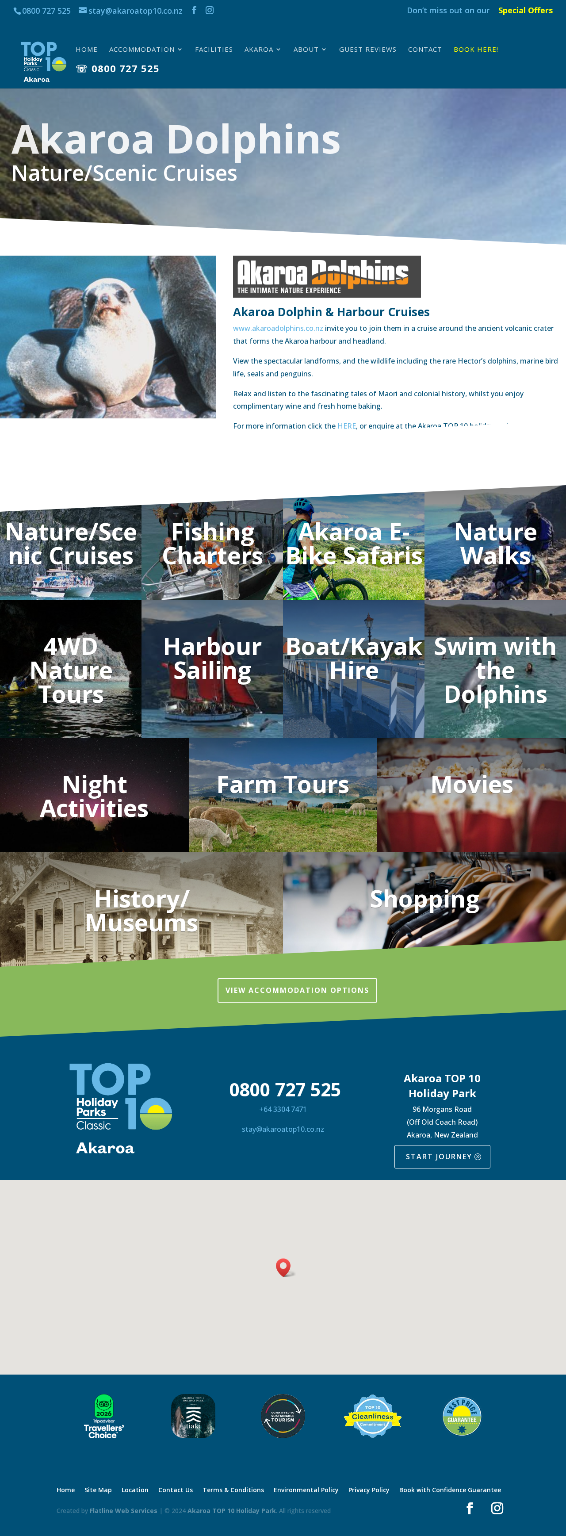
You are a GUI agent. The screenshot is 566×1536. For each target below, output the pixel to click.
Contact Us (175, 1490)
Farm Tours (282, 783)
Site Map (98, 1490)
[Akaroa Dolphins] (108, 418)
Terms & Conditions (233, 1490)
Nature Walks (495, 543)
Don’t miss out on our (448, 10)
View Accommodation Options (297, 990)
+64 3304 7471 (283, 1109)
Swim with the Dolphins (495, 669)
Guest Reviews (368, 50)
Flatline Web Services (123, 1510)
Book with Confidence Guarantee (450, 1490)
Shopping (424, 898)
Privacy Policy (369, 1490)
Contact (425, 50)
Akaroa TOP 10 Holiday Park (231, 1510)
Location (135, 1490)
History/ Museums (141, 910)
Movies (471, 783)
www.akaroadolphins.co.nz (279, 328)
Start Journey (439, 1156)
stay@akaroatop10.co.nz (283, 1129)
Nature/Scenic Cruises (71, 543)
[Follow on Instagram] (497, 1509)
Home (87, 50)
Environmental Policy (306, 1490)
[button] (286, 1267)
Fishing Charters (212, 543)
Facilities (214, 50)
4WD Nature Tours (71, 669)
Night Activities (94, 795)
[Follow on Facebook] (470, 1509)
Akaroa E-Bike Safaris (354, 543)
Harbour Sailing (212, 657)
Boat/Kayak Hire (353, 657)
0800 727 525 (46, 10)
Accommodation (142, 50)
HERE (346, 426)
